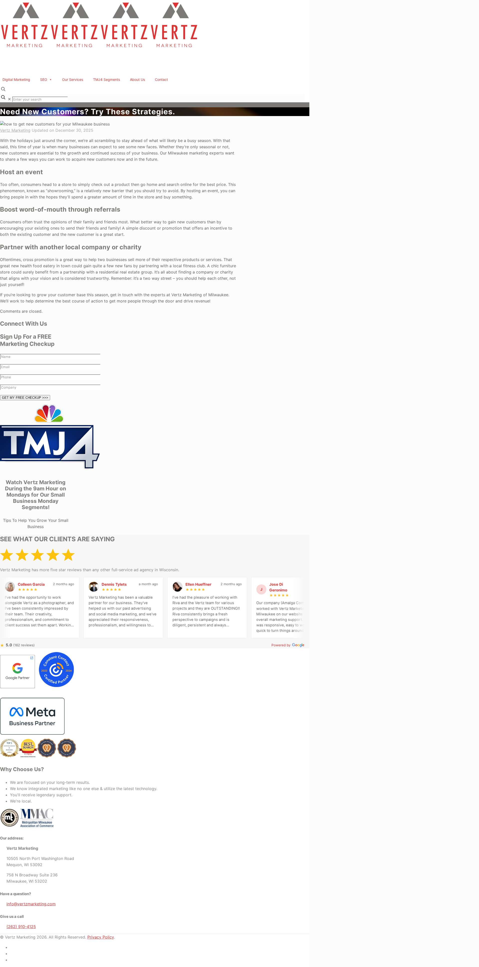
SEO (43, 79)
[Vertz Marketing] (100, 48)
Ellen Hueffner (180, 584)
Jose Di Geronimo (260, 587)
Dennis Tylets (96, 584)
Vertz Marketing (15, 130)
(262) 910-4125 (21, 926)
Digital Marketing (16, 79)
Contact (161, 79)
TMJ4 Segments (106, 79)
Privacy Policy (100, 937)
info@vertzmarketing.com (31, 903)
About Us (137, 79)
